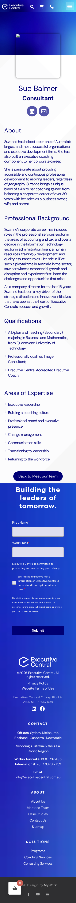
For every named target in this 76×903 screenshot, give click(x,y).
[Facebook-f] (28, 894)
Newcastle (54, 738)
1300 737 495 (51, 759)
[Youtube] (38, 894)
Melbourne (50, 733)
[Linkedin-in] (47, 894)
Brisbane (21, 738)
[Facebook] (42, 708)
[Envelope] (44, 111)
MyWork (50, 885)
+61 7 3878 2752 (49, 764)
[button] (70, 6)
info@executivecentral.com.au (38, 777)
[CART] (42, 6)
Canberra (37, 738)
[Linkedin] (32, 111)
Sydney (35, 733)
